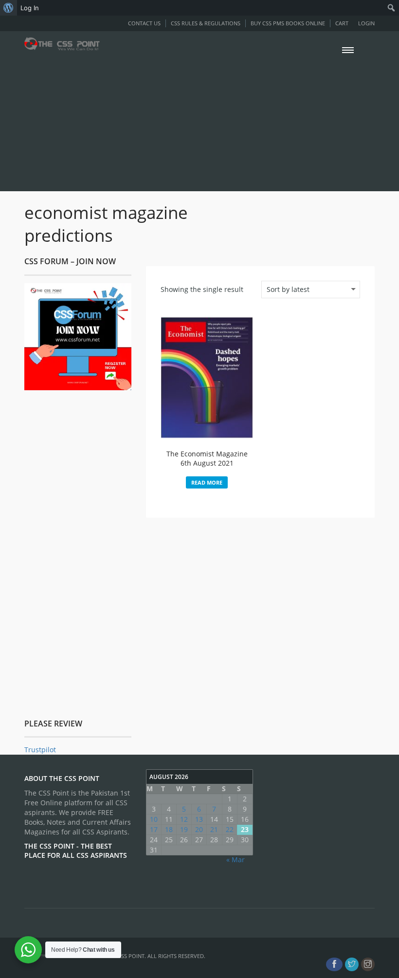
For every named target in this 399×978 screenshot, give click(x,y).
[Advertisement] (199, 121)
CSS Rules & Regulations (205, 23)
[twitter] (352, 964)
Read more (206, 482)
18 (169, 829)
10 (154, 819)
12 (184, 819)
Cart (341, 23)
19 (184, 829)
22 (230, 829)
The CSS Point (126, 956)
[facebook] (334, 964)
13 (199, 819)
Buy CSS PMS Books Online (288, 23)
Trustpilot (40, 749)
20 (199, 829)
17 (154, 829)
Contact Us (144, 23)
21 (214, 829)
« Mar (235, 859)
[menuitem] (8, 8)
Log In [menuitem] (29, 8)
